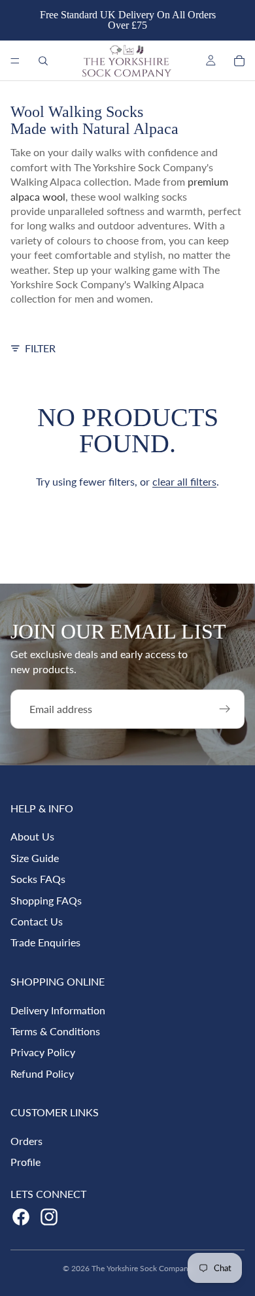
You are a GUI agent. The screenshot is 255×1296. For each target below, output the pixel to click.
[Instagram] (49, 1216)
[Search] (43, 60)
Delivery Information (57, 1010)
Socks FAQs (37, 878)
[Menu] (15, 61)
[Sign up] (225, 709)
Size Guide (34, 858)
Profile (25, 1161)
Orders (26, 1141)
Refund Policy (42, 1073)
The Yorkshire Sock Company (142, 1268)
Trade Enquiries (45, 942)
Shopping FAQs (46, 900)
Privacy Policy (42, 1052)
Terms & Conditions (55, 1031)
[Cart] (239, 60)
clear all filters (184, 481)
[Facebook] (20, 1216)
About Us (32, 836)
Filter (40, 348)
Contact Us (36, 921)
